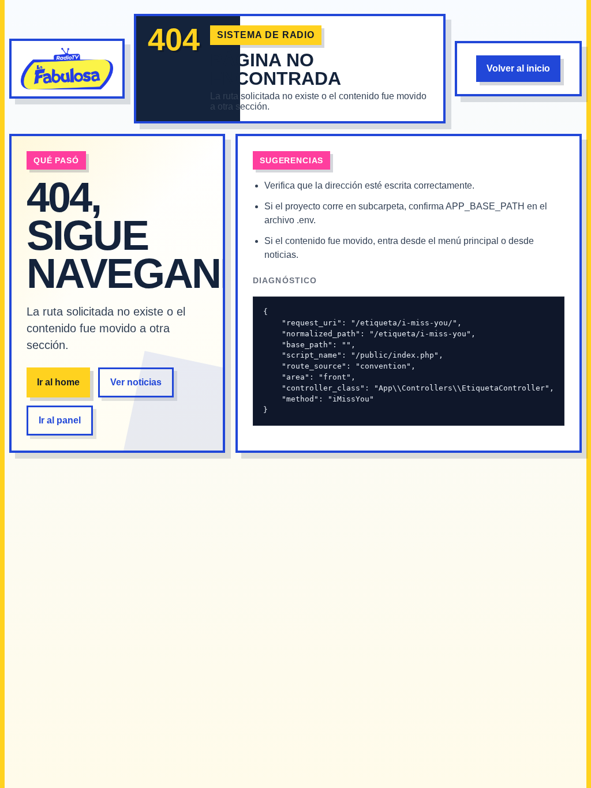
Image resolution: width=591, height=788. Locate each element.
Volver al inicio (518, 68)
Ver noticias (136, 382)
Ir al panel (60, 420)
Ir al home (58, 382)
